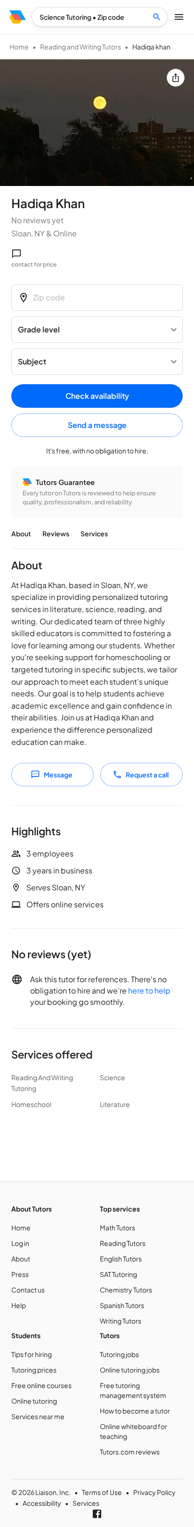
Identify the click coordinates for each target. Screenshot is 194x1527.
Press (20, 1274)
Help (18, 1305)
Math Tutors (117, 1227)
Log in (20, 1243)
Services (94, 533)
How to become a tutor (135, 1410)
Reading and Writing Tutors (80, 46)
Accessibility (42, 1503)
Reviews (55, 533)
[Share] (176, 78)
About (21, 533)
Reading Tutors (123, 1243)
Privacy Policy (154, 1492)
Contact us (28, 1289)
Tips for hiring (31, 1354)
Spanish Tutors (122, 1305)
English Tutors (121, 1258)
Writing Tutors (120, 1321)
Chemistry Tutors (126, 1289)
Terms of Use (102, 1492)
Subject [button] (32, 361)
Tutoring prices (34, 1369)
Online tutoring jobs (130, 1369)
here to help (149, 990)
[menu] (18, 17)
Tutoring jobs (119, 1354)
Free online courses (41, 1385)
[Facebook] (97, 1513)
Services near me (38, 1416)
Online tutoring (34, 1401)
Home (19, 46)
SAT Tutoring (118, 1274)
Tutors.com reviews (130, 1451)
